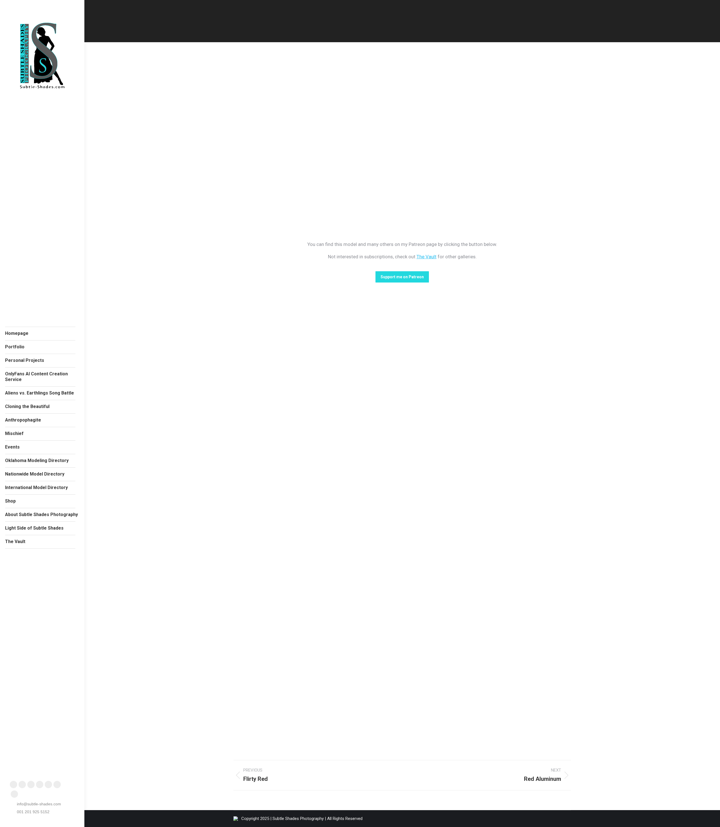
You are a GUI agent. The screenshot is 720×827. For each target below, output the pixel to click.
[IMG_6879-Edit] (388, 125)
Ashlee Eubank (255, 413)
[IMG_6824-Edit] (275, 125)
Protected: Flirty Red (268, 404)
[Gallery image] (445, 351)
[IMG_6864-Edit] (500, 125)
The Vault (426, 256)
